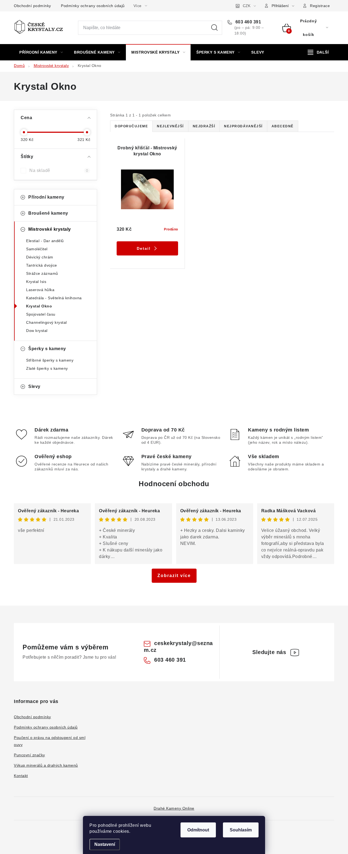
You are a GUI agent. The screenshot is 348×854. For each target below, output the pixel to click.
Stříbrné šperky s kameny (49, 360)
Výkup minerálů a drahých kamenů (46, 765)
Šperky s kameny (47, 348)
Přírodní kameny (46, 197)
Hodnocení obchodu (174, 484)
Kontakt (21, 775)
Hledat (214, 28)
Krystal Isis (36, 281)
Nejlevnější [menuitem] (170, 126)
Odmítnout (198, 830)
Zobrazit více (174, 575)
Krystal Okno (39, 306)
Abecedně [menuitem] (283, 126)
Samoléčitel (37, 249)
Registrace (320, 6)
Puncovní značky (29, 755)
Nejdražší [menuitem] (204, 126)
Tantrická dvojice (41, 265)
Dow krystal (37, 330)
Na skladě (58, 170)
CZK (246, 6)
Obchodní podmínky (32, 6)
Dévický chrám (39, 257)
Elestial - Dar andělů (45, 241)
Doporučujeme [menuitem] (131, 126)
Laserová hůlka (40, 290)
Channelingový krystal (46, 322)
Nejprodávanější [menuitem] (243, 126)
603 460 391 (247, 22)
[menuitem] (41, 52)
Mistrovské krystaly (49, 229)
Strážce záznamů (42, 273)
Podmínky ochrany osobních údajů (93, 6)
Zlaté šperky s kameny (47, 368)
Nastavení (104, 844)
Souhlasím (241, 830)
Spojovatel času (40, 314)
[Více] (318, 52)
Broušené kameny (48, 213)
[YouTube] (294, 652)
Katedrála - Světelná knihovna (54, 298)
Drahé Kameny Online (174, 808)
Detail (144, 248)
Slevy (34, 386)
